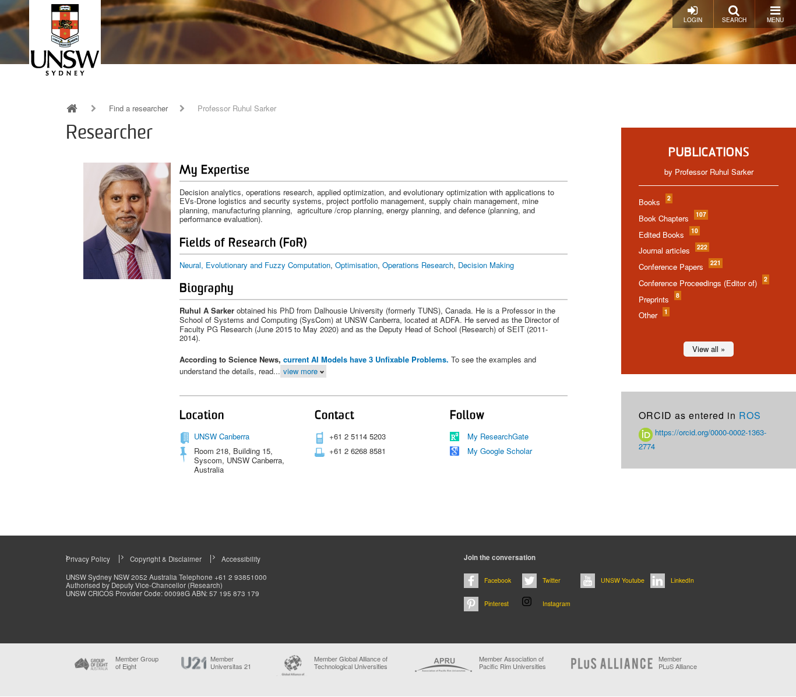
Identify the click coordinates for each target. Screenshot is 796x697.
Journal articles (672, 250)
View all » (708, 348)
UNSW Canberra (221, 436)
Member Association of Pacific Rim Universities (512, 663)
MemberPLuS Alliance (677, 662)
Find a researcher (138, 108)
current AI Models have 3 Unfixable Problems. (366, 359)
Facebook (497, 580)
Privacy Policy (88, 559)
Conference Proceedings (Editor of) (702, 282)
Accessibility (240, 559)
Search (734, 20)
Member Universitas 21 (230, 662)
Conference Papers (679, 266)
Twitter (552, 580)
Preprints (658, 299)
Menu (775, 20)
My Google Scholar (499, 450)
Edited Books (668, 234)
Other (653, 315)
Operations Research (417, 264)
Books (654, 201)
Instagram (556, 603)
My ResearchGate (498, 436)
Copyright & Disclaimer (166, 559)
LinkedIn (682, 580)
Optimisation (356, 264)
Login (693, 20)
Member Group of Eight (137, 662)
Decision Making (486, 264)
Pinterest (496, 603)
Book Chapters (672, 218)
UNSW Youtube (622, 580)
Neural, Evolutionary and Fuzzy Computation (254, 264)
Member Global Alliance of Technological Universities (351, 663)
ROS (750, 415)
